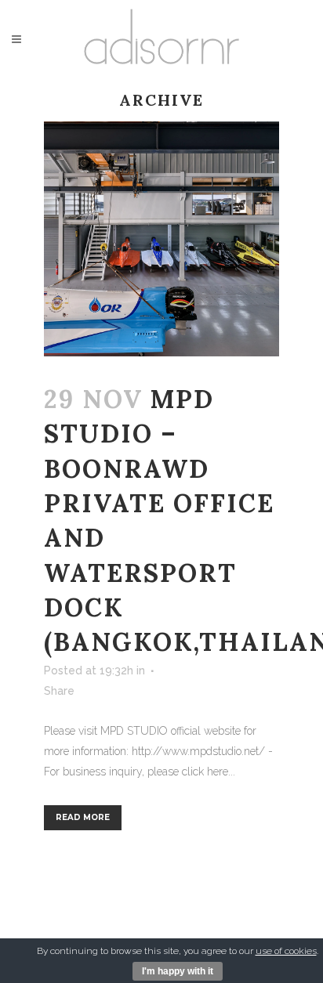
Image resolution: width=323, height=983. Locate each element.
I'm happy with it (177, 971)
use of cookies (286, 950)
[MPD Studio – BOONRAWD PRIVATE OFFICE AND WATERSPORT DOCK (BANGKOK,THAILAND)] (161, 238)
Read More (83, 817)
